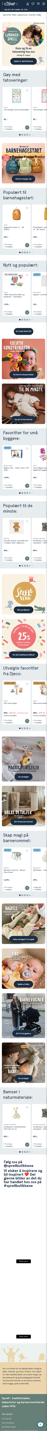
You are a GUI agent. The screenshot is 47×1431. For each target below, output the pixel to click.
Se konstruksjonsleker (23, 375)
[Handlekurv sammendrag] (38, 3)
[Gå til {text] (23, 44)
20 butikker (9, 487)
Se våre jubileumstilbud (23, 655)
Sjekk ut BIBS (23, 984)
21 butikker (38, 314)
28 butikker (38, 246)
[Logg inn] (27, 3)
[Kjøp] (27, 127)
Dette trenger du (23, 179)
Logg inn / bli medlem (10, 715)
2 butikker (9, 889)
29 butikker (38, 487)
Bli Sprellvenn (23, 610)
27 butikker (9, 246)
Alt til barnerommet (23, 822)
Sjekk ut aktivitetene (23, 61)
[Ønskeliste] (33, 3)
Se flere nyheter (23, 331)
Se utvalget (23, 777)
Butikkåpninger (9, 1427)
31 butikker (9, 129)
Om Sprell (6, 1419)
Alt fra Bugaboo (23, 1034)
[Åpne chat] (40, 1424)
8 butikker (38, 889)
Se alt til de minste (23, 419)
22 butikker (9, 314)
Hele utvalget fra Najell (23, 939)
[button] (27, 90)
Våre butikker (8, 1423)
